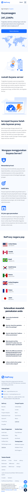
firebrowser (4, 463)
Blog (16, 435)
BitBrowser (11, 463)
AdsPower (4, 460)
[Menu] (25, 2)
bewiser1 (10, 478)
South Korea (18, 415)
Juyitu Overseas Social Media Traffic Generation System (12, 474)
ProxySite (4, 424)
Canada (16, 410)
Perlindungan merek (6, 444)
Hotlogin (18, 466)
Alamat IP (4, 418)
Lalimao (3, 470)
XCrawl (15, 460)
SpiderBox (4, 466)
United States (18, 407)
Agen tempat (4, 9)
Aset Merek (17, 438)
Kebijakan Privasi (19, 447)
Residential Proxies (6, 415)
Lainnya (17, 421)
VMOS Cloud (11, 466)
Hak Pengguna (18, 450)
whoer (18, 463)
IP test (10, 460)
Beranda (3, 407)
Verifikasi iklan (5, 435)
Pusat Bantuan (18, 432)
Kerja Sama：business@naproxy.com (12, 394)
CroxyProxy (4, 421)
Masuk (21, 2)
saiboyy (21, 460)
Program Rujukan (6, 412)
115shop (17, 481)
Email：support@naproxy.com (10, 391)
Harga (3, 410)
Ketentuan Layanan (19, 444)
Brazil (16, 412)
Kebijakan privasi (8, 489)
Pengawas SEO (5, 438)
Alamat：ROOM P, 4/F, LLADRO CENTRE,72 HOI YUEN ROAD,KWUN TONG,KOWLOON (13, 397)
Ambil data (4, 432)
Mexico (16, 418)
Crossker (4, 478)
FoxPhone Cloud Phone (7, 481)
